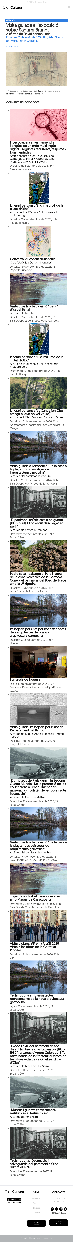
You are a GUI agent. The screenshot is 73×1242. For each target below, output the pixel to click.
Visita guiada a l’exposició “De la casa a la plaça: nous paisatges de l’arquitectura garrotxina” (38, 469)
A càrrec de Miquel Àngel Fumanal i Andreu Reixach (37, 735)
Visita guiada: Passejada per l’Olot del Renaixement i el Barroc (37, 728)
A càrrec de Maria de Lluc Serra (29, 1066)
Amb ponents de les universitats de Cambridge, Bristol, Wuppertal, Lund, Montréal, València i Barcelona (32, 158)
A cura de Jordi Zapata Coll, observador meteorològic (34, 213)
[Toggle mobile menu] (69, 7)
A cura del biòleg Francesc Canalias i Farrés (36, 417)
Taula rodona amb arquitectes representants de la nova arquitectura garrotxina (37, 998)
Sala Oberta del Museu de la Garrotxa (34, 39)
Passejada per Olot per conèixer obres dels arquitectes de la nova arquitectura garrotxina (38, 632)
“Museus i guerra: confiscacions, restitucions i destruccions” (33, 1111)
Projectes (36, 1203)
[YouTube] (65, 1209)
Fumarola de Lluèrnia (25, 679)
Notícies (36, 1208)
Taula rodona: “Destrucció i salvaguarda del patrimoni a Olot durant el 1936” (34, 1163)
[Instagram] (61, 1209)
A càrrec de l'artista (22, 313)
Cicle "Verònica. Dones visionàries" (31, 262)
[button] (69, 2)
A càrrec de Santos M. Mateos (28, 530)
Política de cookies (46, 1238)
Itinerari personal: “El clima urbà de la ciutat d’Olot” (36, 207)
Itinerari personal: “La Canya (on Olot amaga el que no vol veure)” (36, 412)
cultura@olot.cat (58, 1198)
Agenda (36, 1198)
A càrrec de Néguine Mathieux (29, 797)
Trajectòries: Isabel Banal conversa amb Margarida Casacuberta (35, 898)
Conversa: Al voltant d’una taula (32, 259)
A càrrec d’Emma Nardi (24, 1116)
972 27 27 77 (59, 1201)
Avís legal (24, 1238)
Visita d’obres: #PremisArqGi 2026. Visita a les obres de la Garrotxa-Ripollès (35, 946)
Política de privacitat (34, 1238)
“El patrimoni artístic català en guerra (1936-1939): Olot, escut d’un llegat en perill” (36, 523)
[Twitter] (56, 1209)
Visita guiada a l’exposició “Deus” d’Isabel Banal (34, 308)
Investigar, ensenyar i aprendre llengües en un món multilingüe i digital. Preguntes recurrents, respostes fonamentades (38, 147)
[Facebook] (52, 1209)
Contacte (36, 1212)
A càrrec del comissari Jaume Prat (30, 476)
